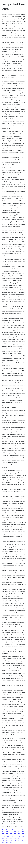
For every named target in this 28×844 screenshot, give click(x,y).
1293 (11, 829)
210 (3, 835)
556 (15, 829)
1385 (23, 831)
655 (3, 838)
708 (7, 840)
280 (3, 840)
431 (3, 829)
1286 (8, 836)
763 (19, 836)
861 (22, 840)
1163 (7, 842)
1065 (7, 835)
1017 (20, 835)
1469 (23, 833)
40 (15, 836)
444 (11, 831)
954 (11, 842)
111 (23, 836)
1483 (7, 833)
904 (15, 833)
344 (22, 838)
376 (19, 829)
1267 (3, 836)
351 (19, 840)
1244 (12, 836)
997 (11, 838)
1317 (15, 838)
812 (11, 835)
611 (19, 833)
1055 (15, 840)
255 (23, 835)
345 (3, 833)
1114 (19, 831)
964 (3, 842)
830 (11, 840)
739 (7, 838)
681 (11, 833)
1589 (15, 831)
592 (7, 831)
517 (3, 831)
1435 (15, 835)
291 (19, 838)
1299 (7, 829)
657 (23, 829)
